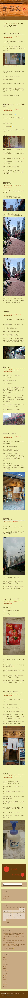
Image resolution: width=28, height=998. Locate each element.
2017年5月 (5, 977)
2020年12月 (5, 964)
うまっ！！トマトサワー (12, 599)
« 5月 (8, 922)
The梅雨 (6, 311)
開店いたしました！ (10, 433)
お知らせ (17, 36)
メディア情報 (6, 896)
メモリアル (5, 898)
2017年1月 (5, 986)
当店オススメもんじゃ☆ (12, 33)
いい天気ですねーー (10, 691)
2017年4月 (5, 979)
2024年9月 (5, 959)
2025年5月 (5, 957)
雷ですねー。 (8, 519)
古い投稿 (11, 869)
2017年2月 (5, 984)
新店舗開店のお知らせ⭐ (8, 948)
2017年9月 (5, 973)
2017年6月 (5, 975)
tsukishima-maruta (12, 23)
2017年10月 (5, 970)
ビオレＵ (6, 773)
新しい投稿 (18, 875)
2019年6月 (5, 966)
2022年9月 (5, 962)
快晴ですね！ (8, 183)
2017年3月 (5, 982)
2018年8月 (5, 968)
